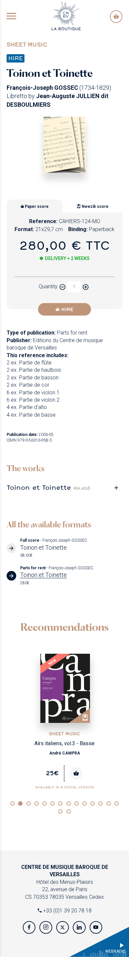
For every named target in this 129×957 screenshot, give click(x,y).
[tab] (64, 487)
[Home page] (66, 15)
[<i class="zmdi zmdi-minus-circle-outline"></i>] (62, 286)
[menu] (11, 17)
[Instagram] (45, 927)
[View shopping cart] (116, 16)
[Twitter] (62, 927)
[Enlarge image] (65, 145)
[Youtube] (96, 927)
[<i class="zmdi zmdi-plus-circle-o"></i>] (86, 286)
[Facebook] (29, 927)
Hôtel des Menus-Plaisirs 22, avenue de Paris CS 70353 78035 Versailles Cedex (64, 882)
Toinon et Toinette (48, 487)
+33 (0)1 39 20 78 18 (67, 910)
